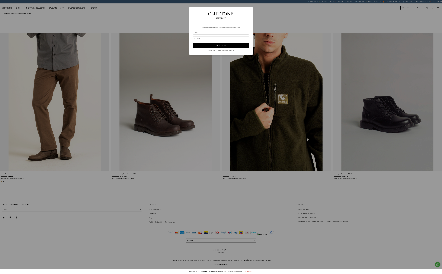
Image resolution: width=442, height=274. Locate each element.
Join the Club (221, 45)
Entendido (248, 271)
